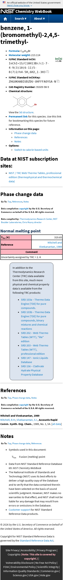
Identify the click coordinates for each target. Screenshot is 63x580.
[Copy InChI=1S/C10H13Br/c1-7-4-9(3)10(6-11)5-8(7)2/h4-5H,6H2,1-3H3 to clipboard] (47, 72)
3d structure (26, 112)
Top (9, 201)
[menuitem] (5, 18)
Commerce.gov (50, 571)
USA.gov (33, 575)
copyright (24, 208)
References (20, 137)
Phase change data (25, 133)
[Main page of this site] (5, 18)
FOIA (6, 567)
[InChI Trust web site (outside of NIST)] (59, 61)
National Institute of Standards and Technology (8, 11)
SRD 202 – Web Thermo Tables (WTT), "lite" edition (34, 337)
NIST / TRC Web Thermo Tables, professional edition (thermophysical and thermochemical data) (35, 177)
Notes (17, 141)
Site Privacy (12, 550)
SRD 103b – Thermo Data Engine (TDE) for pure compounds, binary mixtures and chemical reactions (35, 320)
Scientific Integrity (47, 567)
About (38, 18)
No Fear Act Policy (45, 562)
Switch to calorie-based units (31, 149)
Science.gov (20, 575)
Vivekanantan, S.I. (27, 419)
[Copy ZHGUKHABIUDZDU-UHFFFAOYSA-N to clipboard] (58, 82)
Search (19, 18)
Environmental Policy (23, 567)
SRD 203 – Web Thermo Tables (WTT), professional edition (34, 349)
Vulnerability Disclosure (20, 562)
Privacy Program (46, 550)
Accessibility (28, 550)
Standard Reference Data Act (36, 540)
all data (56, 424)
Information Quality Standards (21, 571)
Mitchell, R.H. (8, 419)
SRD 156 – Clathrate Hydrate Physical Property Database (32, 370)
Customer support (19, 509)
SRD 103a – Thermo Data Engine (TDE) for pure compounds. (35, 304)
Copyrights (14, 554)
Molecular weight (19, 55)
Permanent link (18, 116)
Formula (14, 51)
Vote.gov (45, 575)
